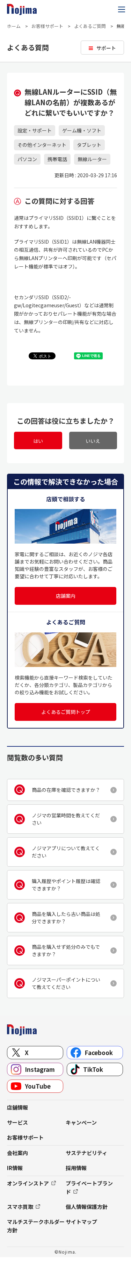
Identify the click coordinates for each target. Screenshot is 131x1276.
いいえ (93, 440)
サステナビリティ (86, 1152)
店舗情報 (17, 1107)
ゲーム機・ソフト (81, 130)
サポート (106, 47)
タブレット (89, 144)
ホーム (14, 26)
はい (38, 440)
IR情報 (15, 1167)
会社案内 (17, 1152)
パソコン (27, 159)
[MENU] (121, 9)
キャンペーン (81, 1122)
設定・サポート (34, 130)
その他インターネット (41, 144)
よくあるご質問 (90, 26)
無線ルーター (92, 159)
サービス (17, 1122)
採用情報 (76, 1167)
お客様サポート (47, 26)
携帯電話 (57, 159)
